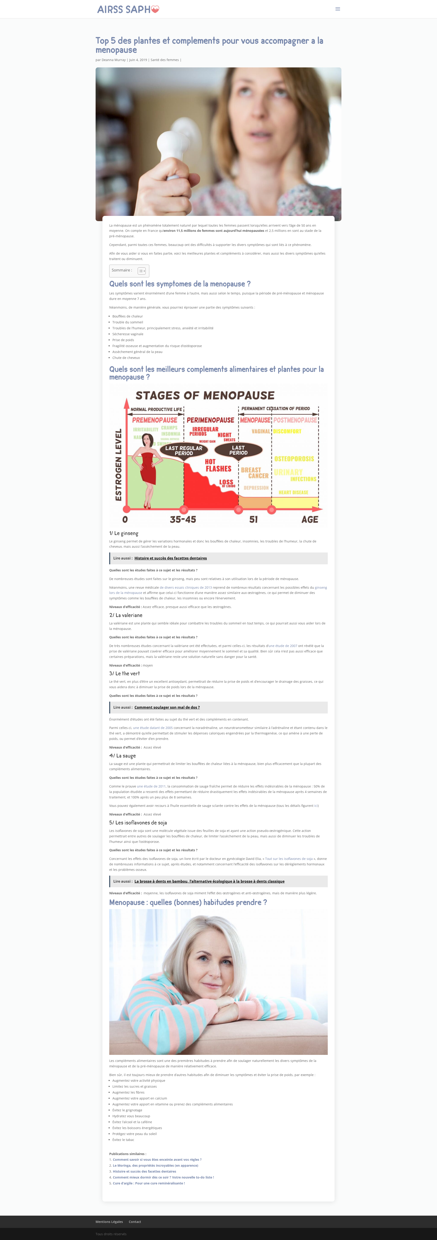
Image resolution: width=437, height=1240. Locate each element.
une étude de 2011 (151, 786)
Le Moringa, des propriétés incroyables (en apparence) (155, 1165)
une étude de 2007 (283, 646)
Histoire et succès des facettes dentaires (144, 1171)
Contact (135, 1222)
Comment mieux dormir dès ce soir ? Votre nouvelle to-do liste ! (163, 1177)
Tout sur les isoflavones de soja (289, 858)
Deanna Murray (114, 60)
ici (316, 805)
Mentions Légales (109, 1222)
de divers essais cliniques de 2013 (186, 587)
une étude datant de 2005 (153, 728)
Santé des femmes (165, 60)
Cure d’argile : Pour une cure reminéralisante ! (149, 1183)
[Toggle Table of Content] (139, 271)
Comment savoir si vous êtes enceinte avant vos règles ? (157, 1159)
